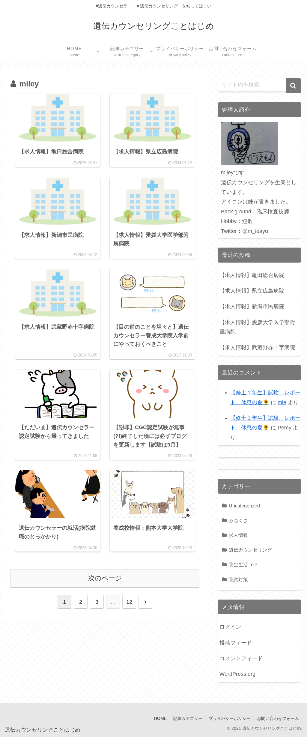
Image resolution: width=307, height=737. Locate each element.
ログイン (230, 627)
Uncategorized (244, 505)
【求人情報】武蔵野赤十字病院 (257, 347)
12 (129, 602)
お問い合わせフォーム (278, 718)
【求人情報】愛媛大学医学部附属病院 (257, 327)
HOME (160, 718)
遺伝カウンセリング (250, 549)
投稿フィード (235, 643)
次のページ (105, 578)
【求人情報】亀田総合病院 (251, 275)
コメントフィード (241, 658)
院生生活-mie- (244, 564)
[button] (293, 85)
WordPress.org (237, 674)
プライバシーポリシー (230, 718)
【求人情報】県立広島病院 (251, 291)
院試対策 (238, 579)
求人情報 (238, 535)
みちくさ (238, 520)
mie (282, 402)
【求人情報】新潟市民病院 (251, 306)
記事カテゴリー (187, 718)
